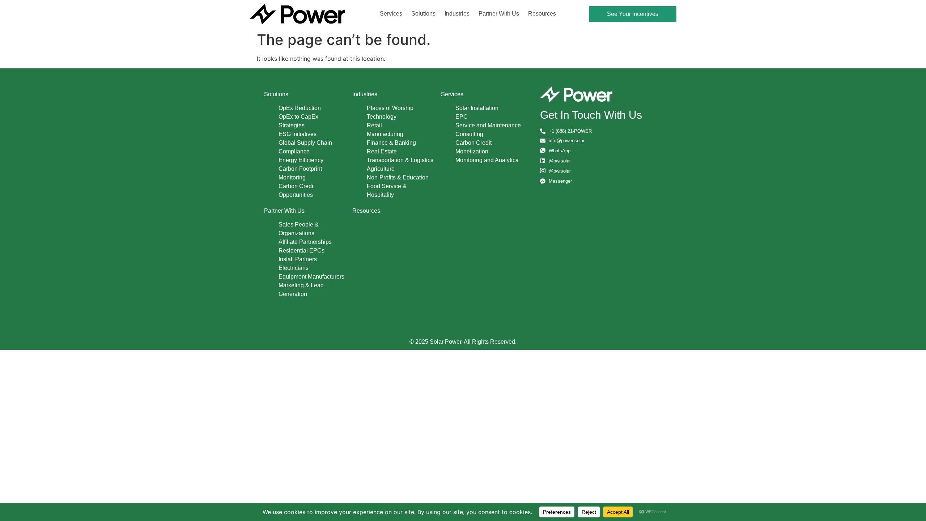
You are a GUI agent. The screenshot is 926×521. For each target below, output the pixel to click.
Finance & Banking (391, 143)
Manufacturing (385, 134)
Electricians (294, 268)
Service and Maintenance (488, 125)
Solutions (423, 13)
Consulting (469, 134)
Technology (381, 117)
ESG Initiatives (298, 134)
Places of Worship (390, 108)
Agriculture (381, 169)
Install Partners (298, 259)
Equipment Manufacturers (311, 277)
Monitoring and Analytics (486, 160)
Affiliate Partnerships (305, 242)
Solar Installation (476, 108)
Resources (542, 13)
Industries (457, 13)
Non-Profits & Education (398, 177)
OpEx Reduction (300, 108)
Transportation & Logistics (400, 160)
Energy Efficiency (301, 160)
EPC (461, 117)
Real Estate (382, 151)
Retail (374, 125)
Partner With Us (499, 13)
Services (391, 13)
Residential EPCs (301, 250)
